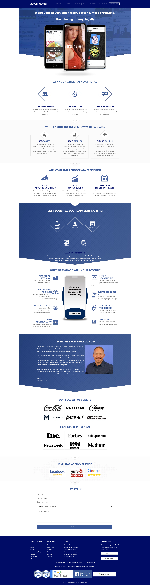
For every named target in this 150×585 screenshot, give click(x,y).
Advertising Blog (35, 552)
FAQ (31, 558)
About (32, 547)
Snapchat (50, 549)
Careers (32, 549)
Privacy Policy (71, 566)
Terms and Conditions (60, 566)
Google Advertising (70, 549)
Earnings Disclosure (81, 566)
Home (32, 545)
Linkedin (49, 554)
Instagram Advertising (71, 547)
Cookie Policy (91, 566)
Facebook (50, 545)
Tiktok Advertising (70, 556)
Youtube (49, 552)
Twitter (49, 556)
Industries (33, 556)
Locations (33, 554)
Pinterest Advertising (70, 554)
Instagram (50, 547)
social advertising (62, 346)
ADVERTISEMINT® (39, 4)
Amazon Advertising (70, 552)
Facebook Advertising (70, 545)
